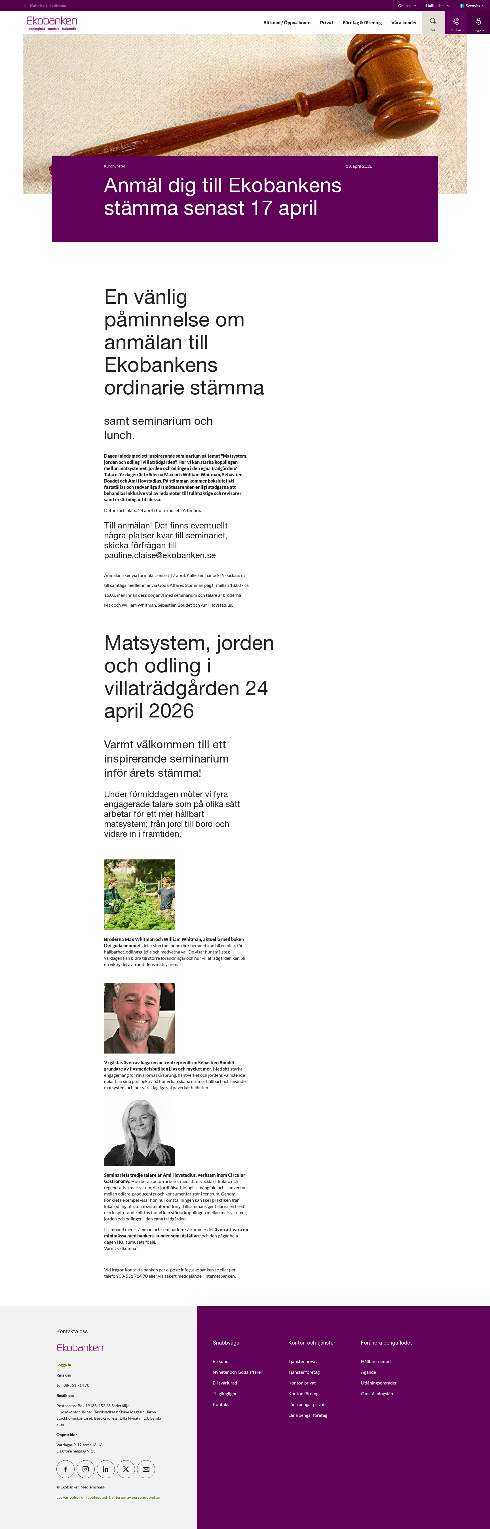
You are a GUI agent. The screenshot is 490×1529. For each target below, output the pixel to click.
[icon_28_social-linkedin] (106, 1469)
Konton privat (302, 1382)
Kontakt (221, 1404)
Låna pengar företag (307, 1415)
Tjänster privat (302, 1361)
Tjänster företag (304, 1372)
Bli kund (221, 1361)
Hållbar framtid (376, 1361)
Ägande (368, 1372)
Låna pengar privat (306, 1404)
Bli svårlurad (225, 1382)
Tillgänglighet (226, 1393)
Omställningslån (377, 1393)
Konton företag (303, 1393)
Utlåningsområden (379, 1382)
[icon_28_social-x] (126, 1469)
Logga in (63, 1364)
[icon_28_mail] (146, 1469)
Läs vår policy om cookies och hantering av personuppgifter (108, 1497)
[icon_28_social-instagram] (86, 1469)
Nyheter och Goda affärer (237, 1372)
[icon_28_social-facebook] (65, 1469)
